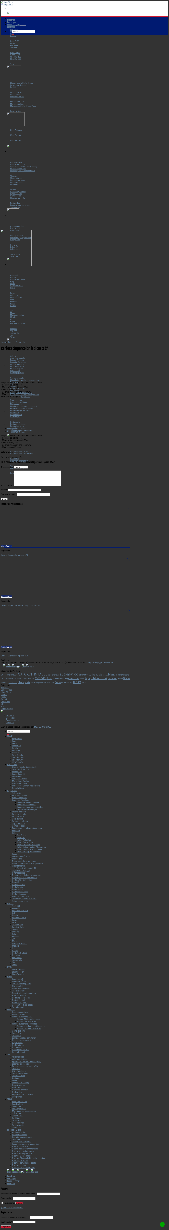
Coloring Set (17, 925)
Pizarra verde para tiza (22, 1153)
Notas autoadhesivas (21, 988)
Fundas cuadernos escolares (24, 1024)
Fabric (14, 934)
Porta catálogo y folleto (22, 880)
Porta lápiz (17, 882)
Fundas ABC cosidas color (28, 1019)
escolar (26, 678)
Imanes (15, 854)
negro (120, 678)
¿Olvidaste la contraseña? (12, 1207)
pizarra (12, 682)
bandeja (97, 674)
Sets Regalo (17, 755)
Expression (17, 738)
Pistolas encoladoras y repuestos (26, 875)
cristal (14, 678)
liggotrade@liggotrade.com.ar (100, 662)
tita (71, 682)
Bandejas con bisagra (26, 805)
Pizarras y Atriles (14, 1130)
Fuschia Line (17, 1104)
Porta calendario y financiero (24, 877)
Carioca (11, 342)
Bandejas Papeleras (20, 800)
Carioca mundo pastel (21, 984)
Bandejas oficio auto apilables (30, 807)
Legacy (15, 743)
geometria (57, 678)
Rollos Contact (18, 1052)
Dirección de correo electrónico (15, 1217)
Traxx (3, 706)
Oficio (126, 678)
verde (84, 682)
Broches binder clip (20, 1064)
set (62, 683)
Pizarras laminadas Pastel (23, 1167)
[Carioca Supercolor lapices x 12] (12, 378)
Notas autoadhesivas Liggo (24, 861)
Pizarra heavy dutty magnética (25, 1149)
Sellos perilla (18, 1125)
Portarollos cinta (19, 894)
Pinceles (16, 955)
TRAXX (9, 1099)
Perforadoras (18, 1045)
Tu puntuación (7, 467)
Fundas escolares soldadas (29, 1028)
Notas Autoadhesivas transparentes (27, 863)
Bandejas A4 (17, 979)
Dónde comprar (13, 24)
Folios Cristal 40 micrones (28, 845)
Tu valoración (7, 485)
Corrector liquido (19, 826)
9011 (3, 675)
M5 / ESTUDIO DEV (42, 727)
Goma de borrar (18, 1031)
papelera (4, 683)
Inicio (3, 342)
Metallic (15, 946)
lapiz (87, 678)
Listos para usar (19, 1109)
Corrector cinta (18, 1075)
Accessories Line (19, 1101)
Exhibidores (17, 772)
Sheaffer (5, 687)
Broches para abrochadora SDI (25, 1066)
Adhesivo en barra (20, 910)
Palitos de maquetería (21, 1040)
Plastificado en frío (20, 1050)
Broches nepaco (19, 816)
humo (82, 678)
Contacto (11, 27)
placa (21, 682)
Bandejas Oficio (19, 981)
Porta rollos (17, 1092)
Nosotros (11, 20)
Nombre (4, 490)
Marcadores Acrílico (20, 781)
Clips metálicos (19, 1071)
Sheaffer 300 (18, 760)
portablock (34, 683)
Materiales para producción (24, 1111)
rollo (52, 683)
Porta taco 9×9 (18, 884)
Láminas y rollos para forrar (24, 1038)
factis (31, 678)
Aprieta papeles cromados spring (26, 1061)
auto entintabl (53, 675)
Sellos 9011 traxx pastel (22, 1005)
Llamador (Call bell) (20, 1083)
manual (112, 678)
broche (126, 675)
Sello (58, 682)
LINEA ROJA (99, 678)
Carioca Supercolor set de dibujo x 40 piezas (20, 605)
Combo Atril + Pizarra (21, 1142)
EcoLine (15, 932)
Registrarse (6, 1227)
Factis (3, 697)
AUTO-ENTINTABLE (32, 674)
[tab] (68, 428)
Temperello (17, 960)
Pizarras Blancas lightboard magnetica (28, 1158)
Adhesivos (16, 793)
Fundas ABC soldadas (26, 1021)
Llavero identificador (21, 856)
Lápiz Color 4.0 (18, 774)
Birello (15, 915)
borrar (120, 675)
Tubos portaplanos (20, 901)
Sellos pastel (18, 1123)
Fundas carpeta (18, 1014)
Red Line (16, 1118)
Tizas (14, 965)
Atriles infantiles (19, 1132)
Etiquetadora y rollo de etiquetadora (27, 828)
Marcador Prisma (19, 779)
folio (49, 678)
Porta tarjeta (17, 887)
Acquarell (16, 906)
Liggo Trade (6, 692)
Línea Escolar (18, 972)
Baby (14, 913)
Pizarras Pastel (19, 995)
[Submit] (13, 34)
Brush (14, 922)
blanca (112, 674)
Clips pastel (17, 986)
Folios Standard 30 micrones (29, 849)
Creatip (15, 929)
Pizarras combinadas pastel (24, 1163)
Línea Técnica (18, 974)
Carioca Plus (6, 690)
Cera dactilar (17, 819)
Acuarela (16, 908)
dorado (20, 678)
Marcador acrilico (19, 943)
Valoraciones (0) (13, 431)
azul (90, 675)
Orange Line (17, 1116)
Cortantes (16, 1078)
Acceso (19, 1203)
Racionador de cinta (20, 896)
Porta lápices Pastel (21, 998)
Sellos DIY (16, 1120)
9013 (12, 675)
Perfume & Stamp (19, 953)
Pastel (4, 699)
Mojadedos (17, 859)
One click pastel (19, 991)
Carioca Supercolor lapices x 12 (14, 555)
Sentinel (15, 753)
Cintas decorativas (20, 1012)
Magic (14, 941)
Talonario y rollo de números (24, 899)
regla (48, 683)
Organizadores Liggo (21, 870)
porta (27, 682)
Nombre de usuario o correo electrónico (19, 1194)
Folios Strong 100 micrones (29, 852)
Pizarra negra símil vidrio (23, 1151)
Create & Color (18, 927)
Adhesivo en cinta (19, 1059)
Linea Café (16, 746)
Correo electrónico (9, 494)
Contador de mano (20, 1073)
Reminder (16, 750)
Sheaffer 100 (18, 757)
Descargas (11, 22)
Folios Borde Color (25, 842)
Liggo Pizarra (7, 709)
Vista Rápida (6, 546)
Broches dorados (19, 814)
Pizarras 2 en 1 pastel (21, 1156)
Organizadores (18, 866)
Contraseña (6, 1198)
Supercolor (20, 342)
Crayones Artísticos (20, 769)
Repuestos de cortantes (22, 1094)
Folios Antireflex (24, 840)
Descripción (12, 428)
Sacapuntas (17, 1097)
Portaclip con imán (20, 892)
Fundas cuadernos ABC (22, 1017)
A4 (15, 674)
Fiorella (15, 936)
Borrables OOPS (19, 917)
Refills (15, 748)
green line (73, 678)
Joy (13, 939)
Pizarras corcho (19, 1165)
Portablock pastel (19, 1002)
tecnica (66, 683)
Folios (15, 833)
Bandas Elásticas (19, 797)
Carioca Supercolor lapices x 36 (14, 656)
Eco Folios (21, 835)
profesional (42, 683)
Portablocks (17, 889)
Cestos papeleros (20, 821)
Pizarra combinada (20, 1146)
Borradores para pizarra (22, 1137)
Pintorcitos (17, 1047)
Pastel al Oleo (18, 788)
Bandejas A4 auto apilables (28, 802)
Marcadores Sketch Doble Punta (26, 786)
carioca (4, 678)
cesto (9, 678)
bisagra (105, 675)
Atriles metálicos (19, 1135)
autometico (83, 675)
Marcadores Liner (19, 783)
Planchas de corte (20, 1090)
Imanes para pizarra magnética (25, 1144)
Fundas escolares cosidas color (31, 1026)
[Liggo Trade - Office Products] (7, 3)
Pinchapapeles (18, 873)
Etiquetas (16, 830)
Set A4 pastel (18, 1007)
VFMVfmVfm (17, 762)
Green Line (16, 1106)
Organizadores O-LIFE (26, 868)
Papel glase (17, 1042)
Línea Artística (18, 969)
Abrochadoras (18, 1057)
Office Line (16, 1113)
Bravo (14, 920)
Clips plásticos (18, 823)
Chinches (16, 1068)
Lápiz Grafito (17, 776)
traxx (77, 682)
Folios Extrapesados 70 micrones (31, 847)
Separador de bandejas (27, 809)
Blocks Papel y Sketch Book (24, 767)
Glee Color (5, 701)
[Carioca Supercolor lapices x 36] (12, 365)
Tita (13, 962)
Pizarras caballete (20, 1160)
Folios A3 (21, 837)
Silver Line (16, 1127)
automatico (69, 674)
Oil (13, 948)
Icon (14, 741)
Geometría (16, 1035)
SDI (2, 704)
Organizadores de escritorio (24, 993)
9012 (8, 675)
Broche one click (19, 812)
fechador (41, 678)
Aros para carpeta (19, 795)
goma (64, 678)
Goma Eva (16, 1033)
